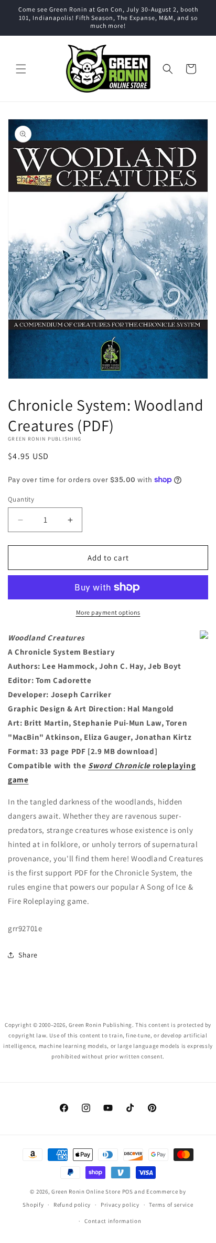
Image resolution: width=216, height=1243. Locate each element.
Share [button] (28, 955)
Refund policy (72, 1204)
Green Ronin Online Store (86, 1191)
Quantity (21, 499)
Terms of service (171, 1204)
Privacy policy (120, 1204)
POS (127, 1191)
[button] (21, 68)
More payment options (108, 612)
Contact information (112, 1221)
